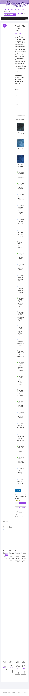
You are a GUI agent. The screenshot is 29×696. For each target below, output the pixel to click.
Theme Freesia (20, 692)
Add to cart (22, 503)
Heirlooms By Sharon (14, 9)
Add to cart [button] (6, 671)
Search (14, 14)
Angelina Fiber (19, 112)
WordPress (14, 694)
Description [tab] (5, 521)
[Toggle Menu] (26, 19)
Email (17, 104)
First (16, 95)
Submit (18, 491)
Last (16, 101)
